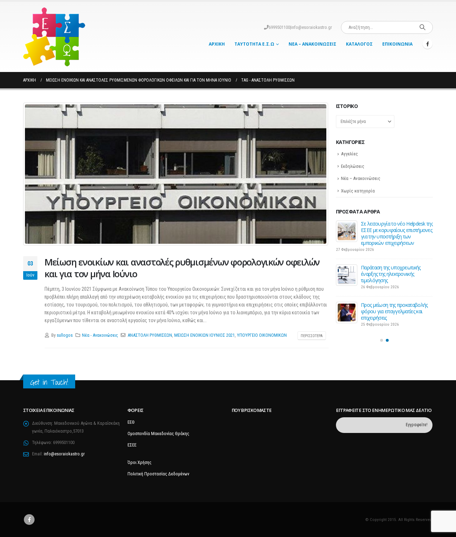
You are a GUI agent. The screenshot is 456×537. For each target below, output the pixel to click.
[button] (381, 340)
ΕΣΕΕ (132, 445)
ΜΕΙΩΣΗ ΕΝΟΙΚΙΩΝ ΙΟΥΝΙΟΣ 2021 (204, 335)
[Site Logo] (54, 36)
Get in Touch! (49, 382)
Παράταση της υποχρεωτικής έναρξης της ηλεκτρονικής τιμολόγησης (391, 274)
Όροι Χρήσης (139, 462)
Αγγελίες (349, 153)
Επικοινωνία (397, 44)
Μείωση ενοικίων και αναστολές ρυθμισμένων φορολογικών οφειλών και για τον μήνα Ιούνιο (182, 268)
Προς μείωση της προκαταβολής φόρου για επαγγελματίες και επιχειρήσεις (394, 311)
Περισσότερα (312, 336)
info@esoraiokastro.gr (311, 27)
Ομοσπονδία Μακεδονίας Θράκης (158, 433)
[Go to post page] (347, 231)
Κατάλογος (359, 44)
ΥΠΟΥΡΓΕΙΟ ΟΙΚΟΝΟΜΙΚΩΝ (262, 335)
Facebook (29, 519)
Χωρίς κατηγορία (358, 190)
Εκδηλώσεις (352, 166)
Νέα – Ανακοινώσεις (312, 44)
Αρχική (217, 44)
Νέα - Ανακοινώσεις (100, 335)
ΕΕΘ (131, 422)
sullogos (65, 335)
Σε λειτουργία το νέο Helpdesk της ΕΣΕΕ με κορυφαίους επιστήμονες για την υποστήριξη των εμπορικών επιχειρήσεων (397, 233)
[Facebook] (427, 44)
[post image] (176, 174)
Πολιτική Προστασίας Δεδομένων (158, 473)
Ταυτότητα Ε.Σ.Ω (254, 44)
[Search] (422, 27)
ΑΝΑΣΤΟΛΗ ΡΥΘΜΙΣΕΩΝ (150, 335)
